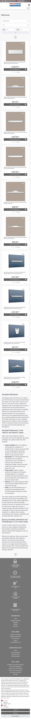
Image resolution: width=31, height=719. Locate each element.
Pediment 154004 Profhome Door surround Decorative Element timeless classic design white (15, 238)
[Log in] (2, 1)
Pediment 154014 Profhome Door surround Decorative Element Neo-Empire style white (15, 203)
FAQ (15, 650)
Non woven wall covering (15, 668)
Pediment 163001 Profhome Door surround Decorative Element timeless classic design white (15, 133)
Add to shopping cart (15, 69)
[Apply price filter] (15, 33)
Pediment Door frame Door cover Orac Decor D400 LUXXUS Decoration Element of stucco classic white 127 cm (14, 273)
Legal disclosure (23, 694)
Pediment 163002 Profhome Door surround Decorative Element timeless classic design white (15, 168)
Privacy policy (6, 698)
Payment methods (15, 620)
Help (15, 618)
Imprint (15, 640)
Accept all (15, 710)
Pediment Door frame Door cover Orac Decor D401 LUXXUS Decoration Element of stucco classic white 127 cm (14, 308)
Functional (6, 707)
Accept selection (15, 716)
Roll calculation (15, 656)
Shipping (18, 72)
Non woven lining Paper (15, 670)
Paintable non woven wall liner (15, 664)
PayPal (5, 705)
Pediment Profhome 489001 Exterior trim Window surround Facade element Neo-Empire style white (14, 63)
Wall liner (15, 674)
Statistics (6, 702)
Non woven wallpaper (15, 666)
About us (15, 626)
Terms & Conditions (15, 634)
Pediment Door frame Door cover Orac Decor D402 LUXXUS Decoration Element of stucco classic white (14, 343)
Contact (15, 624)
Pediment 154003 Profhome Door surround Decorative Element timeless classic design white (15, 98)
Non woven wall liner (15, 672)
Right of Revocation (15, 636)
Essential (6, 700)
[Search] (28, 8)
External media (7, 703)
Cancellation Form (15, 642)
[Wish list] (23, 1)
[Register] (6, 1)
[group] (15, 51)
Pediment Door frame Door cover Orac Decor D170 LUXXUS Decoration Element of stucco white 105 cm (14, 378)
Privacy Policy (15, 638)
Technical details (15, 652)
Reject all (15, 713)
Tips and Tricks (16, 654)
